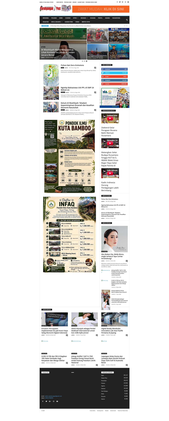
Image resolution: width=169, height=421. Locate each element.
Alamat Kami (81, 2)
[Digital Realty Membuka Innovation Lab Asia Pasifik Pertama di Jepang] (114, 319)
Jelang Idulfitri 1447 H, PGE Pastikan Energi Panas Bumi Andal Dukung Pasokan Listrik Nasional (119, 272)
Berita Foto (86, 22)
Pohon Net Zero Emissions (72, 65)
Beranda (46, 18)
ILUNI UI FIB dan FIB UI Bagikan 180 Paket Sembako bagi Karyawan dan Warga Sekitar (119, 283)
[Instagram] (125, 2)
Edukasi (90, 38)
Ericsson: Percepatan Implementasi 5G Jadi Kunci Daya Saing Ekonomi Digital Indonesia (54, 330)
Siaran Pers (69, 22)
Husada (92, 18)
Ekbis (61, 18)
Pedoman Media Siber (91, 2)
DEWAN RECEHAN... (57, 26)
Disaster (46, 22)
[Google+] (123, 2)
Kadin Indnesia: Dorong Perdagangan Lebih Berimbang (110, 186)
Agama (107, 18)
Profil (100, 18)
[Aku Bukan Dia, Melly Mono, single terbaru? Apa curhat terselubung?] (114, 239)
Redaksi (75, 2)
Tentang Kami (67, 2)
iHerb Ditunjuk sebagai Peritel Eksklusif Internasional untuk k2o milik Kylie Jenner (119, 300)
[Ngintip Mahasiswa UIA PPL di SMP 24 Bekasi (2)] (51, 93)
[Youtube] (128, 2)
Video (77, 22)
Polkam (54, 18)
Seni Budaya (104, 251)
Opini (43, 52)
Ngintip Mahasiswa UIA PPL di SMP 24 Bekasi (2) (77, 88)
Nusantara (116, 18)
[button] (127, 20)
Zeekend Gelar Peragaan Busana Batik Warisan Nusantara (109, 131)
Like (125, 69)
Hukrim (67, 18)
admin (42, 57)
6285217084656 (49, 398)
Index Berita (59, 2)
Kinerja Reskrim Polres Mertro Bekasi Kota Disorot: (119, 291)
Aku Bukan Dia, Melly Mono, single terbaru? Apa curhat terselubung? (112, 256)
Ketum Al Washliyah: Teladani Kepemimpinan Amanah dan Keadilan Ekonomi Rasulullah (77, 105)
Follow (124, 72)
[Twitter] (120, 2)
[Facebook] (117, 2)
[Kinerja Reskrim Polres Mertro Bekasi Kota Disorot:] (105, 295)
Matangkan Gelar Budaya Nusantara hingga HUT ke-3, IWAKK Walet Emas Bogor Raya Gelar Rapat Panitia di (109, 159)
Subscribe (123, 84)
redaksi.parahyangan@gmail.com (53, 396)
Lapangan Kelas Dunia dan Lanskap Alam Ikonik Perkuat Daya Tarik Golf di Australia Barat (113, 359)
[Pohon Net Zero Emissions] (51, 75)
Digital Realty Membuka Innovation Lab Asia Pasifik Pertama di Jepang (112, 330)
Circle (124, 76)
